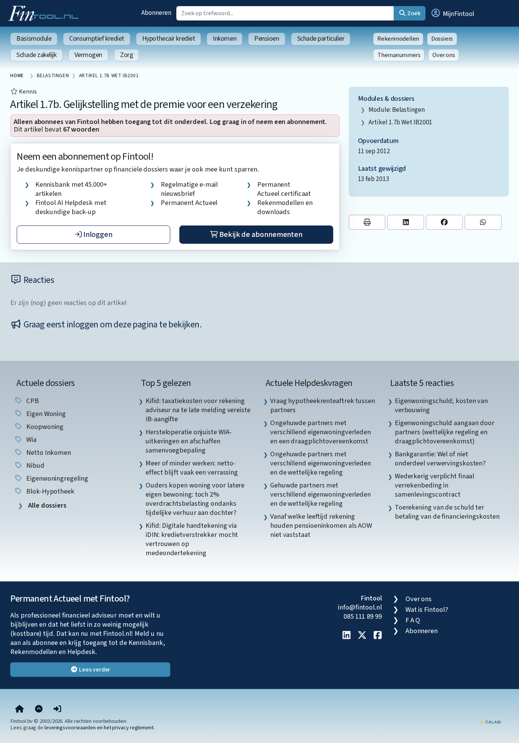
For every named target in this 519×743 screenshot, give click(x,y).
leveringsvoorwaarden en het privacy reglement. (99, 728)
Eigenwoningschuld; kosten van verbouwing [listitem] (441, 405)
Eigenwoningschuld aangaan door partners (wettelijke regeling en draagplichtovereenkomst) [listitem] (444, 432)
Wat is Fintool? (426, 609)
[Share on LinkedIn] (405, 222)
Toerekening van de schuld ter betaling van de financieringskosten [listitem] (447, 511)
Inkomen (224, 38)
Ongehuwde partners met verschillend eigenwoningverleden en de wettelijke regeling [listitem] (320, 463)
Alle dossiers (46, 505)
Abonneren (156, 12)
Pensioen (266, 38)
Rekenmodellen (398, 38)
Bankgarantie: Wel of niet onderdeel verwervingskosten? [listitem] (440, 458)
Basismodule (33, 38)
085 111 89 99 (362, 616)
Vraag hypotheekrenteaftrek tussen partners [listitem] (322, 405)
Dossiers (442, 38)
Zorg (126, 55)
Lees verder (94, 669)
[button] (452, 13)
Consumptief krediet (96, 38)
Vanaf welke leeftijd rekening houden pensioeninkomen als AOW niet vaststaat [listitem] (321, 525)
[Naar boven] (38, 709)
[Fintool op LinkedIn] (346, 635)
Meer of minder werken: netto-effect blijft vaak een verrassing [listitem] (192, 467)
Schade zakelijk (36, 55)
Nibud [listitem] (34, 465)
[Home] (19, 709)
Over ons (443, 55)
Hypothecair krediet (168, 38)
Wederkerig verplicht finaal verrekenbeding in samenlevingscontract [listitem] (435, 485)
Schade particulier (321, 38)
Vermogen (88, 55)
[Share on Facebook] (444, 222)
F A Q (413, 620)
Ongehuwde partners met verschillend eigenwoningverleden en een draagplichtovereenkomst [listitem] (320, 432)
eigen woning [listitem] (45, 414)
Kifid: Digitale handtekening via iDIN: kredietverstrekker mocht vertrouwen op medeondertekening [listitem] (192, 539)
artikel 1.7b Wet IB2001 (400, 122)
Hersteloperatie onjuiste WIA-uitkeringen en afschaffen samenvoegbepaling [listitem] (188, 441)
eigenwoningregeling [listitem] (56, 478)
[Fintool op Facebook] (378, 635)
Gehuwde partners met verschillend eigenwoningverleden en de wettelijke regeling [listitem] (320, 494)
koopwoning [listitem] (44, 427)
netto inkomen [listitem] (48, 452)
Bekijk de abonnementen (260, 234)
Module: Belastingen (396, 109)
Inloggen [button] (97, 234)
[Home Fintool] (45, 12)
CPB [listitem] (32, 401)
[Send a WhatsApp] (483, 222)
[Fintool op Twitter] (362, 635)
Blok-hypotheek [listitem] (49, 491)
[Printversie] (367, 222)
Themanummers (398, 55)
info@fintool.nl (360, 607)
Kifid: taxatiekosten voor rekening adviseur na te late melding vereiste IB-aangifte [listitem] (198, 410)
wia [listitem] (30, 440)
